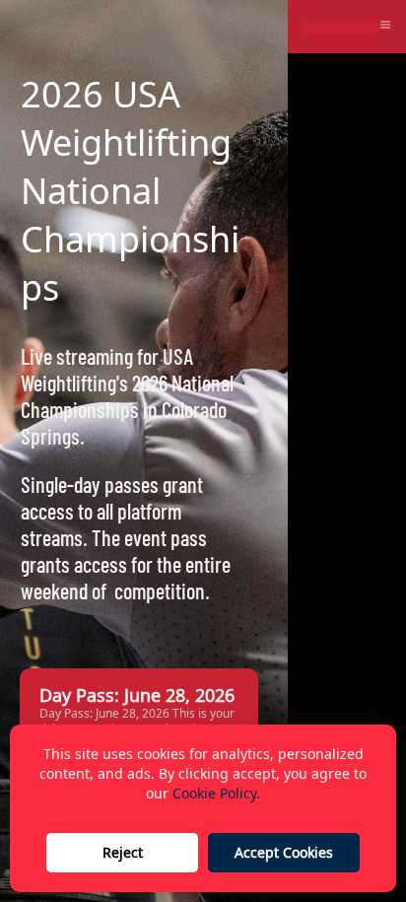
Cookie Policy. (216, 793)
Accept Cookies (284, 852)
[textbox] (136, 191)
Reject (122, 852)
